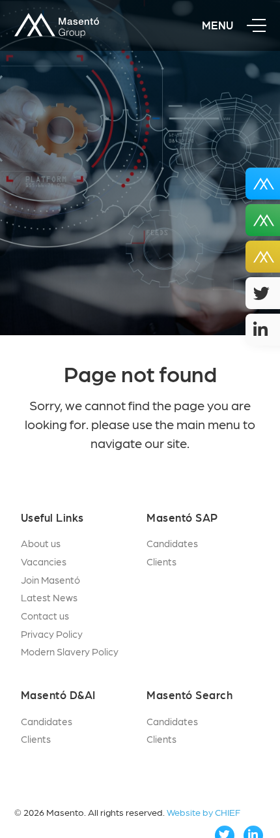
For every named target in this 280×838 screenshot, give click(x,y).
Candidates (172, 543)
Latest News (49, 597)
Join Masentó (50, 580)
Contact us (45, 615)
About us (41, 543)
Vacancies (43, 561)
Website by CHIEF (203, 812)
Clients (161, 561)
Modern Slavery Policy (70, 651)
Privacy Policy (52, 634)
